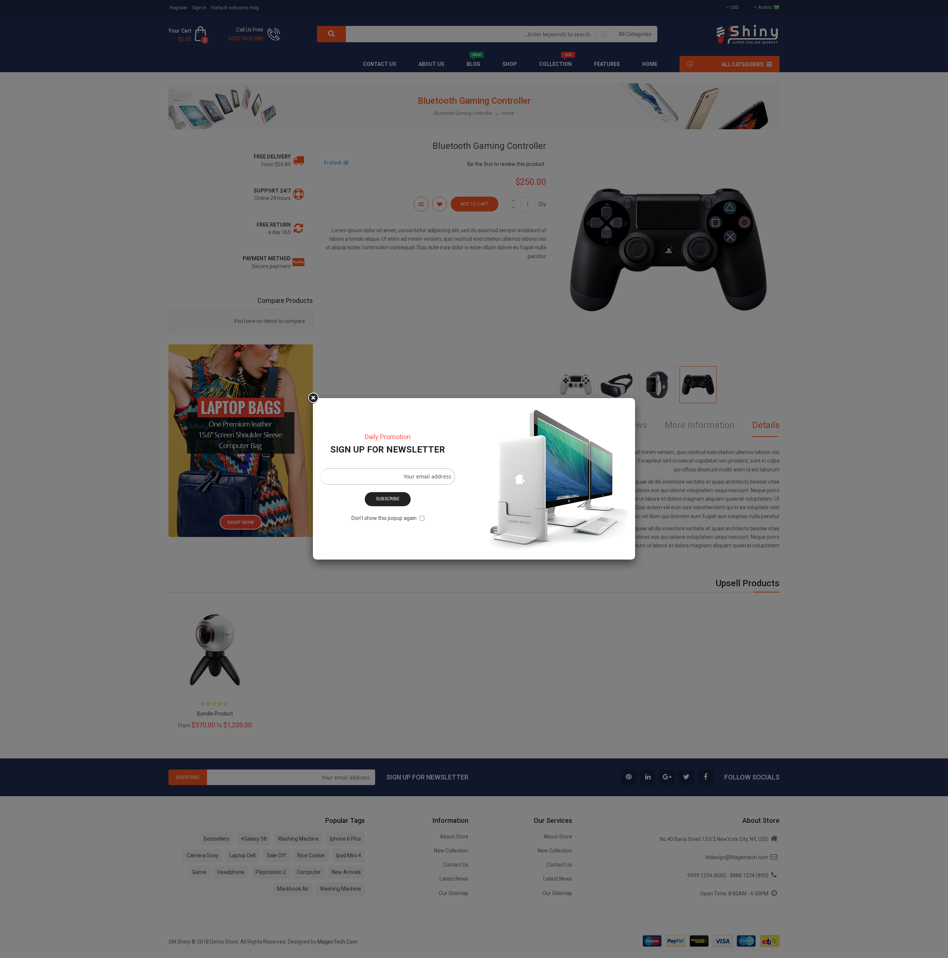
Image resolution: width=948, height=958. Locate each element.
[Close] (313, 398)
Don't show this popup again (384, 518)
